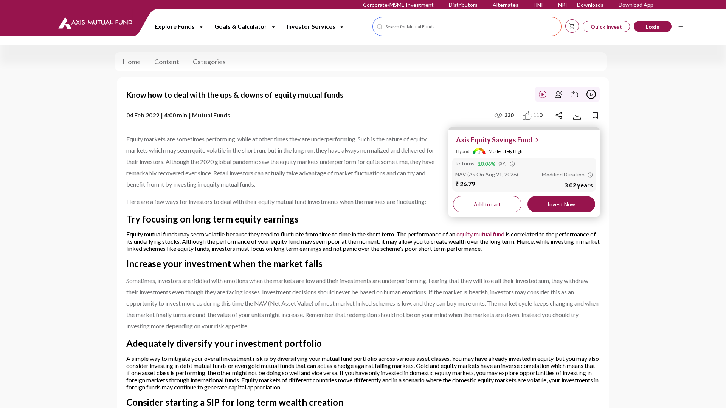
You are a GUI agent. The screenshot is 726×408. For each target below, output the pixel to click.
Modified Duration (563, 175)
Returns (465, 164)
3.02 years (578, 185)
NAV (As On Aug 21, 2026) (486, 175)
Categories (209, 61)
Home (132, 61)
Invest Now (561, 204)
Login (652, 26)
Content (166, 61)
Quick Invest (606, 26)
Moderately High (506, 151)
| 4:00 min (174, 115)
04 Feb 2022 (142, 115)
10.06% (486, 164)
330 (508, 115)
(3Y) (502, 163)
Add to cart (487, 204)
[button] (467, 26)
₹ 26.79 (465, 184)
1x (591, 94)
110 (537, 115)
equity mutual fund (480, 234)
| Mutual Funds (209, 115)
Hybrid (463, 151)
